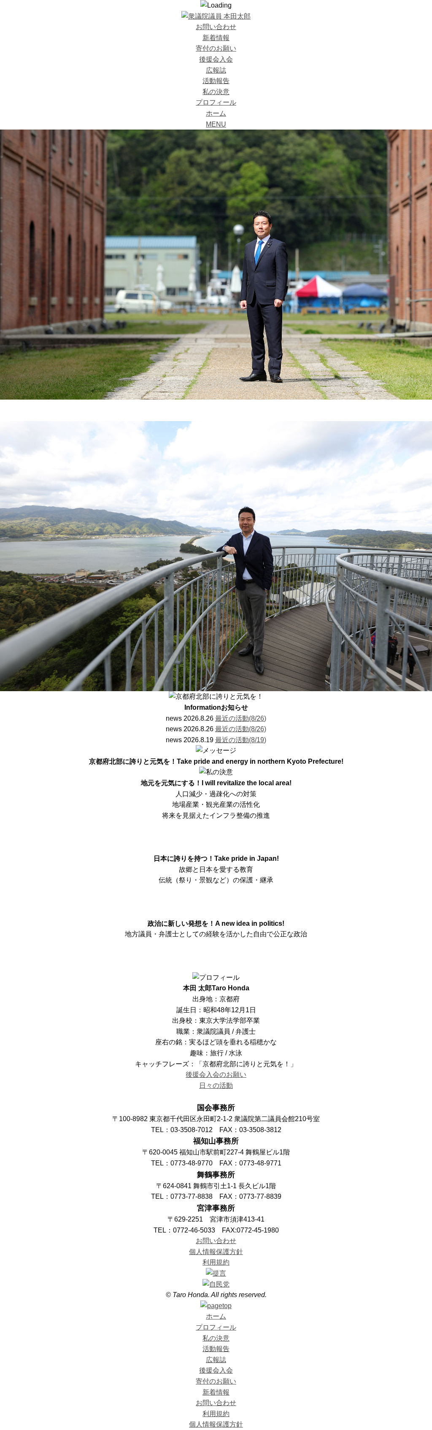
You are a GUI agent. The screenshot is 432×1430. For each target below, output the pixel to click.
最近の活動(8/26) (240, 718)
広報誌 (216, 70)
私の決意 (216, 91)
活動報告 (216, 80)
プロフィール (216, 102)
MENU (216, 124)
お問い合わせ (216, 26)
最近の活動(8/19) (240, 739)
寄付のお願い (216, 48)
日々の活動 (216, 1085)
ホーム (216, 113)
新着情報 (216, 37)
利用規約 (216, 1262)
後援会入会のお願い (216, 1074)
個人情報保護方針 (216, 1251)
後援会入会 (216, 59)
